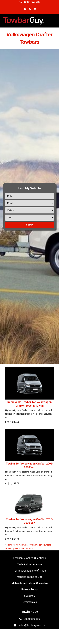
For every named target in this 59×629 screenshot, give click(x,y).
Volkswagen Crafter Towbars (19, 548)
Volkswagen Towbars (40, 545)
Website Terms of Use (29, 576)
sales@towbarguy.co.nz (32, 625)
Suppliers (29, 595)
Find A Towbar (21, 545)
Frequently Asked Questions (29, 558)
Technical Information (29, 564)
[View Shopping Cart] (35, 9)
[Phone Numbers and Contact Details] (30, 9)
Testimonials (29, 602)
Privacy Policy (29, 589)
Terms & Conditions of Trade (29, 570)
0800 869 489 (32, 618)
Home (9, 545)
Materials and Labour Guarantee (29, 583)
